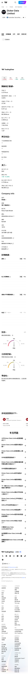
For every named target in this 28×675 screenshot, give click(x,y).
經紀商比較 (17, 601)
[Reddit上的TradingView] (3, 560)
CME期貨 (17, 608)
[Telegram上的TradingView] (21, 556)
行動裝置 (4, 638)
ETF (3, 594)
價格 (16, 589)
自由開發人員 (5, 669)
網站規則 (4, 651)
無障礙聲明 (17, 645)
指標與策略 (4, 666)
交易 (3, 658)
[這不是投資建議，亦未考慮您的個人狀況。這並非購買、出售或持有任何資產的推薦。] (12, 335)
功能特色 (17, 588)
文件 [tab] (14, 34)
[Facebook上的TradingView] (6, 556)
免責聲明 (17, 639)
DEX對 (3, 601)
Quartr (23, 577)
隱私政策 (17, 641)
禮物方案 (17, 593)
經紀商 (16, 599)
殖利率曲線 (4, 628)
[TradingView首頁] (5, 2)
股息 (3, 619)
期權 (3, 629)
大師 (3, 668)
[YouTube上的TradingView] (10, 556)
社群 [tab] (18, 34)
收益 (3, 618)
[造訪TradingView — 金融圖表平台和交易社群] (8, 69)
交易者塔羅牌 (18, 631)
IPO (2, 621)
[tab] (21, 259)
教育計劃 (17, 671)
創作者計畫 (4, 649)
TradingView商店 (19, 629)
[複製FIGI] (13, 243)
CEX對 (3, 599)
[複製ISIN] (13, 238)
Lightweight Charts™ (20, 658)
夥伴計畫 (17, 670)
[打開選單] (2, 2)
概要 (16, 598)
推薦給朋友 (4, 648)
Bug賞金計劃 (18, 648)
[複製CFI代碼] (7, 249)
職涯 (16, 623)
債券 (3, 596)
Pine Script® (5, 633)
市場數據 (17, 591)
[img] (23, 17)
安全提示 (17, 646)
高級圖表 (17, 660)
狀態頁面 (17, 650)
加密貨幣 (4, 598)
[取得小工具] (24, 332)
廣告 (16, 666)
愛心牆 (3, 646)
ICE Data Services (12, 567)
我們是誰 (17, 616)
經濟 (3, 616)
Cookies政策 (18, 643)
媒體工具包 (17, 625)
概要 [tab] (3, 34)
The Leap (17, 603)
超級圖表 (4, 588)
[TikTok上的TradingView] (25, 556)
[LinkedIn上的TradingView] (17, 556)
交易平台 (17, 661)
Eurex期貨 (17, 609)
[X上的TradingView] (3, 556)
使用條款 (17, 638)
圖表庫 (16, 656)
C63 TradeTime (18, 633)
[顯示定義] (5, 90)
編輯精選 (4, 661)
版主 (3, 653)
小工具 (16, 655)
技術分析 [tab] (23, 34)
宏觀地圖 (4, 631)
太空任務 (17, 618)
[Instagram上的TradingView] (14, 556)
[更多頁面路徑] (6, 7)
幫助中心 (17, 621)
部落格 (16, 619)
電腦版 (3, 639)
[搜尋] (15, 2)
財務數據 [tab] (8, 34)
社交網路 (4, 644)
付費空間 (4, 671)
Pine (3, 603)
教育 (3, 659)
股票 (3, 592)
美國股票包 (17, 611)
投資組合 (4, 626)
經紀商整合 (17, 668)
